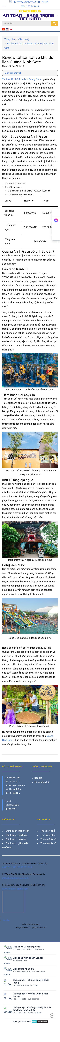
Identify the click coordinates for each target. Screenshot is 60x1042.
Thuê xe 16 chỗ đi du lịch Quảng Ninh (21, 74)
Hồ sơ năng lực (40, 777)
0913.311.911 (12, 777)
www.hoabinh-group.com (13, 879)
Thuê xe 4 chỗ (46, 825)
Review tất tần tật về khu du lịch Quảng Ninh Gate (29, 42)
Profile (5, 910)
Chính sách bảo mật (13, 832)
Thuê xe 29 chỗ (46, 832)
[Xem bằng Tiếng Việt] (3, 29)
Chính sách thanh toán (15, 825)
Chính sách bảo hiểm (14, 829)
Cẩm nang (22, 38)
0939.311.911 (22, 859)
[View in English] (7, 29)
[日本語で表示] (9, 29)
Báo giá (37, 773)
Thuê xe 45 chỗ (46, 836)
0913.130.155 (12, 788)
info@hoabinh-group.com (14, 869)
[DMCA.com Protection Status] (40, 1011)
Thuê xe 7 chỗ (46, 829)
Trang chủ (9, 38)
